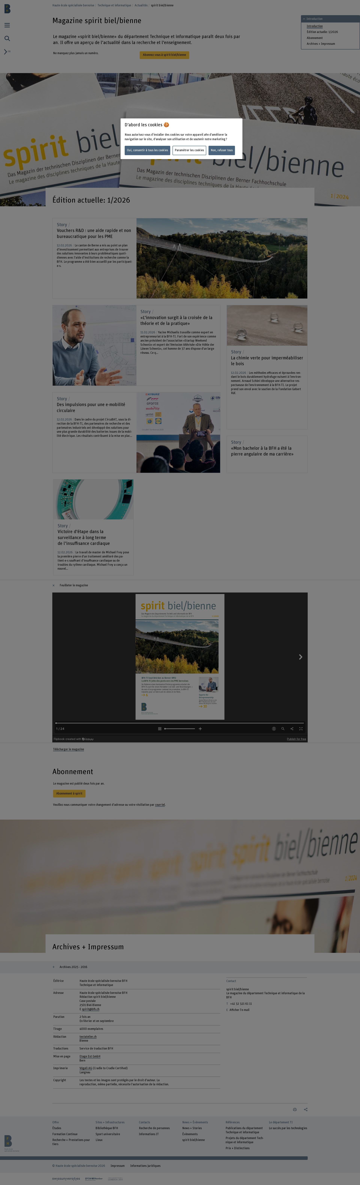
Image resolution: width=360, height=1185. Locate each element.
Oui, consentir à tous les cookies (147, 150)
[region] (181, 138)
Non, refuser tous (222, 150)
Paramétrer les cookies (189, 150)
